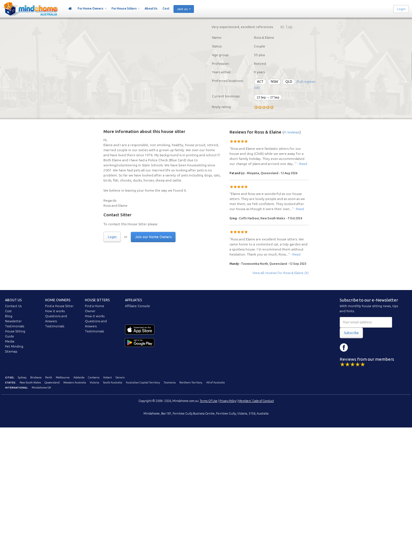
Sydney (22, 377)
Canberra (93, 377)
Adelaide (78, 377)
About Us (151, 8)
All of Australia (215, 382)
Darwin (120, 377)
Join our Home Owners (153, 237)
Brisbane (35, 377)
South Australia (112, 382)
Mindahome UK (41, 387)
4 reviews (292, 132)
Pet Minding (14, 346)
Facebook (344, 347)
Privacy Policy (227, 401)
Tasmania (170, 382)
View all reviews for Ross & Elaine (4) (281, 273)
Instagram (356, 347)
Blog (8, 316)
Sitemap (11, 351)
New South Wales (30, 382)
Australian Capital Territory (143, 382)
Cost (166, 8)
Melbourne (63, 377)
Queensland (52, 382)
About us (13, 300)
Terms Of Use (208, 401)
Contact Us (13, 306)
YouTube (369, 347)
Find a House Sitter (59, 306)
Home (70, 9)
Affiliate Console (137, 306)
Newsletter (13, 321)
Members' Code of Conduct (256, 401)
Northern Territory (190, 382)
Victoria (94, 382)
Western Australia (74, 382)
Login (401, 9)
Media (9, 341)
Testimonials (14, 326)
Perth (48, 377)
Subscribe (351, 333)
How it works (55, 311)
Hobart (107, 377)
